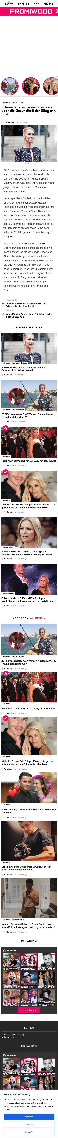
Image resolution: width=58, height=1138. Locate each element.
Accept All (29, 1117)
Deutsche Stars (18, 410)
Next (56, 86)
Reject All (29, 1132)
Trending (5, 472)
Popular (23, 4)
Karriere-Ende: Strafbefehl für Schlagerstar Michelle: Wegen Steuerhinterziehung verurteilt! (26, 553)
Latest (9, 4)
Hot (5, 428)
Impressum (9, 1037)
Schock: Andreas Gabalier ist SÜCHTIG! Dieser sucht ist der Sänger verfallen (26, 868)
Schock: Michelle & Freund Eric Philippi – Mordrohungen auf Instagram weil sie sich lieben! (27, 599)
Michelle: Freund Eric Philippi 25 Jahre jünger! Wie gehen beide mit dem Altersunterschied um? (28, 506)
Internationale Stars (19, 363)
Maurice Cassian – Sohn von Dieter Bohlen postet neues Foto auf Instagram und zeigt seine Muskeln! (28, 926)
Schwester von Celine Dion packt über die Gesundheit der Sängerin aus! (23, 369)
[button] (11, 961)
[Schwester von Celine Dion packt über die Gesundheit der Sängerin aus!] (29, 348)
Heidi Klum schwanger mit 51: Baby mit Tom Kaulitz (30, 90)
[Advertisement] (29, 46)
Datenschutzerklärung (14, 1035)
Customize (28, 1124)
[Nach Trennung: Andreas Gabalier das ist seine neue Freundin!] (29, 787)
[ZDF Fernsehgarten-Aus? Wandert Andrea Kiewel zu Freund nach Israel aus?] (29, 395)
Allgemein (6, 363)
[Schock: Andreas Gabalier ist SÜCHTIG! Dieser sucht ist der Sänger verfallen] (29, 841)
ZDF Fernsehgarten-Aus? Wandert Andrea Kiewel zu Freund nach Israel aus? (9, 87)
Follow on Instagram (29, 1010)
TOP (36, 4)
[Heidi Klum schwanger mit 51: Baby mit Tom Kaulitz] (29, 442)
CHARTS (48, 4)
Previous (1, 86)
